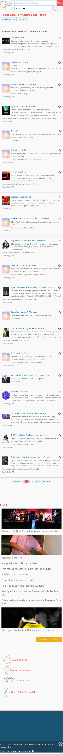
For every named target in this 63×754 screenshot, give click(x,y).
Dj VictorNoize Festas (20, 353)
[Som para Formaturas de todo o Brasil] (15, 19)
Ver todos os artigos (48, 639)
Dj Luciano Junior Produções (23, 106)
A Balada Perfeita (18, 172)
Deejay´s (15, 131)
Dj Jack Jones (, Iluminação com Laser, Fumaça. (33, 287)
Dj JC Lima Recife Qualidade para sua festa (29, 435)
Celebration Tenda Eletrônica (23, 265)
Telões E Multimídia (19, 62)
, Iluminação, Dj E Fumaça (24, 312)
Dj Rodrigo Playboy (19, 150)
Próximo (46, 481)
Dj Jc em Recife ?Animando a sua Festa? (28, 240)
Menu (60, 3)
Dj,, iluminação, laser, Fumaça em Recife (30, 218)
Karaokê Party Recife (20, 391)
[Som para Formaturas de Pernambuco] (26, 19)
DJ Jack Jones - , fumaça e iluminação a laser (31, 457)
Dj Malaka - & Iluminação (24, 84)
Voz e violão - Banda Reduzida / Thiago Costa (30, 375)
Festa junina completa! (21, 196)
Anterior (16, 481)
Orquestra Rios (17, 37)
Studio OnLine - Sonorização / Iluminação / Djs (31, 413)
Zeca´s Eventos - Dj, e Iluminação (27, 328)
